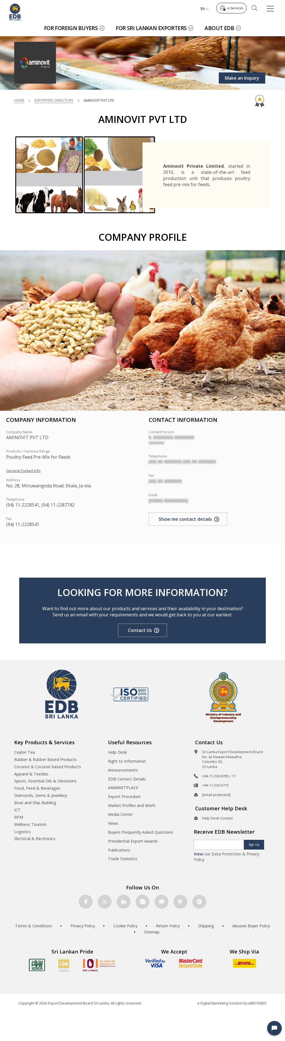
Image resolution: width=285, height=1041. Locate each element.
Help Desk (117, 752)
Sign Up (254, 845)
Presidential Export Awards (133, 841)
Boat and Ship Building (35, 802)
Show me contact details (185, 519)
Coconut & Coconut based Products (47, 766)
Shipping (206, 925)
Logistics (22, 831)
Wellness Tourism (30, 824)
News (113, 823)
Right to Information (127, 761)
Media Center (120, 814)
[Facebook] (86, 902)
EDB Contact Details (127, 779)
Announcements (123, 770)
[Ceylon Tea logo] (37, 965)
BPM (18, 817)
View (198, 854)
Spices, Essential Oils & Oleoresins (45, 781)
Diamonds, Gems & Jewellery (40, 795)
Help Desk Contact (217, 818)
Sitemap (151, 932)
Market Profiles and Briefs (132, 805)
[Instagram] (142, 902)
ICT (17, 810)
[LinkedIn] (124, 902)
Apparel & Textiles (31, 774)
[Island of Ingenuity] (99, 965)
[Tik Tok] (199, 902)
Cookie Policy (125, 925)
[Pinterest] (180, 902)
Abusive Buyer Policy (251, 925)
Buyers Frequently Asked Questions (140, 832)
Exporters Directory (54, 100)
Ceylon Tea (24, 752)
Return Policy (168, 925)
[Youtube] (161, 902)
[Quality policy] (129, 694)
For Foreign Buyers (71, 28)
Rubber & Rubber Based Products (45, 759)
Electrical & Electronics (34, 838)
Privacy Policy (82, 925)
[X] (105, 902)
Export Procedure (124, 796)
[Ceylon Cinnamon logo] (64, 965)
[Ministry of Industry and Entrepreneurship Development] (223, 697)
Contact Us (140, 630)
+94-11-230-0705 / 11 (219, 776)
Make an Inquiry (242, 78)
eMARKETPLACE (123, 787)
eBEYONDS (257, 1003)
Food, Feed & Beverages (37, 788)
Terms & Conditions (33, 925)
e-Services (235, 8)
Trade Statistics (122, 858)
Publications (119, 850)
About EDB (219, 28)
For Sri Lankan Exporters (151, 28)
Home (19, 100)
